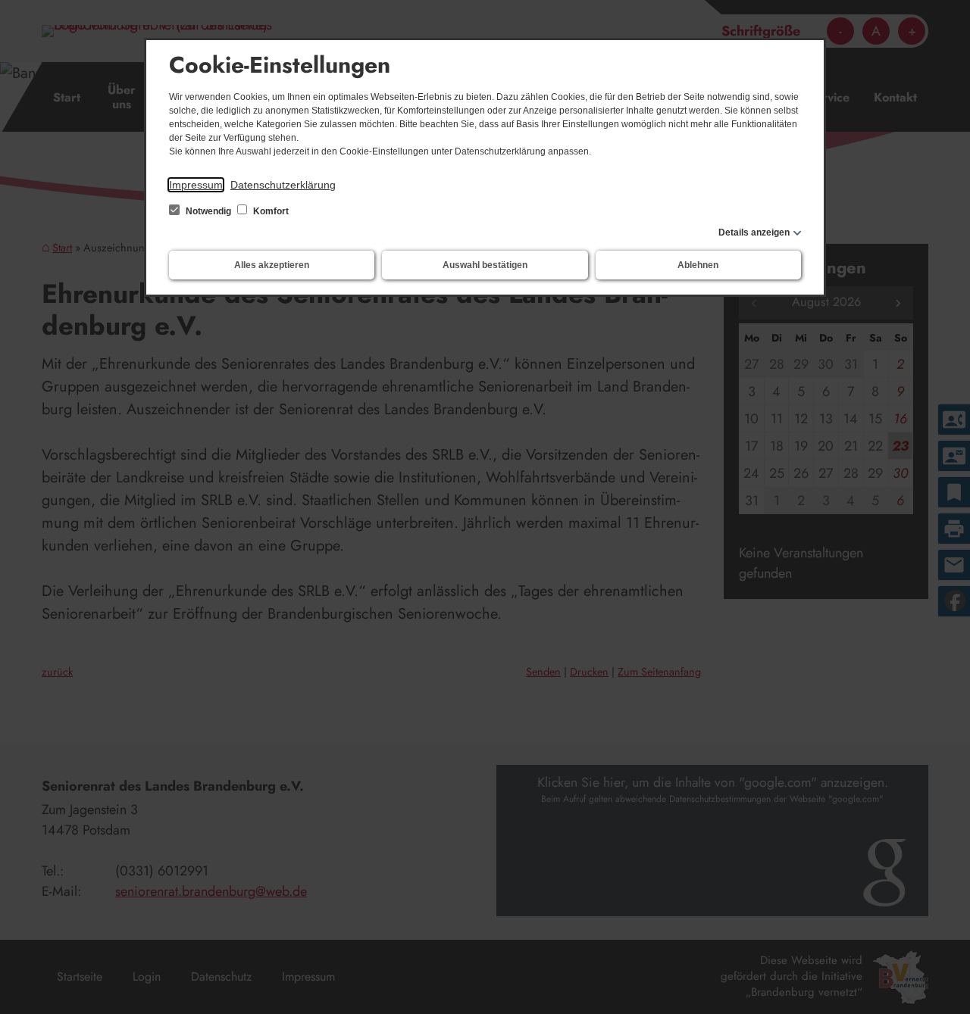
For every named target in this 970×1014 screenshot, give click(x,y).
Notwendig (208, 211)
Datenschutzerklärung (283, 185)
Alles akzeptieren (271, 265)
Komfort (270, 211)
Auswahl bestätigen (485, 265)
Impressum (196, 185)
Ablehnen (697, 265)
